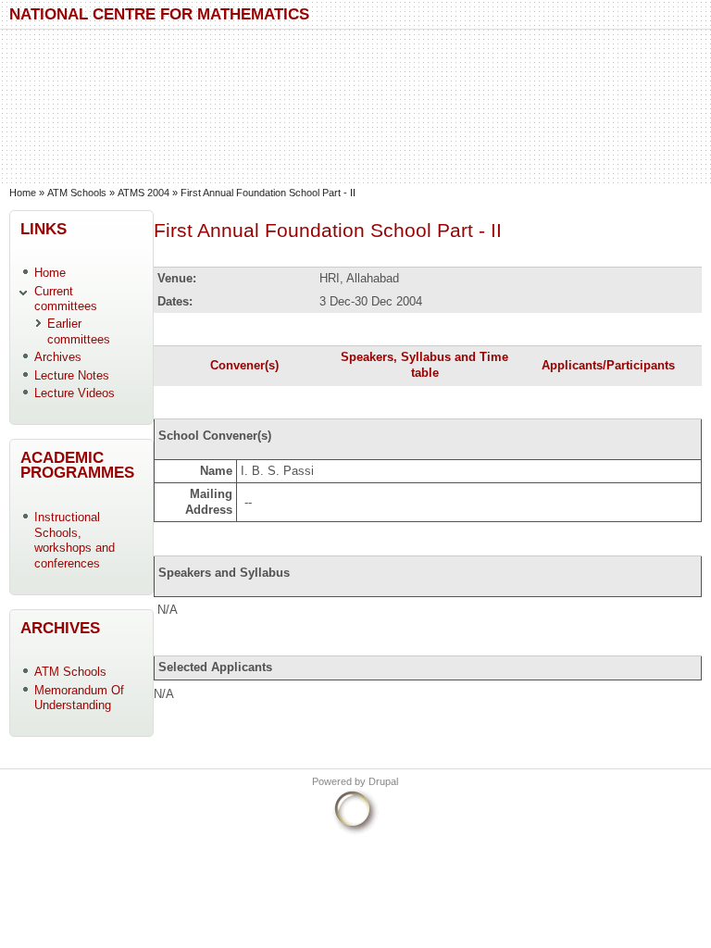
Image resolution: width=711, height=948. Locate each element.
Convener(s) (244, 365)
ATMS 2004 (143, 192)
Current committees (65, 299)
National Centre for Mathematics (159, 13)
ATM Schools (76, 192)
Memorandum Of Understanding (79, 698)
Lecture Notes (71, 375)
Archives (57, 357)
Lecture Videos (74, 393)
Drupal (383, 781)
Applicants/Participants (608, 365)
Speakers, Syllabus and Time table (424, 365)
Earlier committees (78, 331)
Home (22, 192)
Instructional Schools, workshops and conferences (74, 540)
